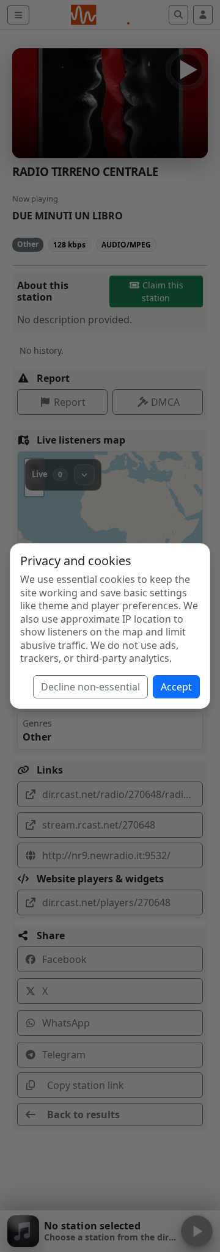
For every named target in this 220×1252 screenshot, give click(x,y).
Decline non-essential (90, 687)
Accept (176, 687)
